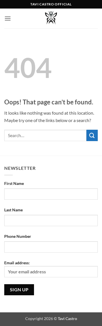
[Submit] (92, 135)
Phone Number (17, 236)
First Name (14, 183)
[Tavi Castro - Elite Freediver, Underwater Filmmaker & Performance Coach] (51, 18)
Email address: (17, 262)
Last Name (13, 209)
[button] (7, 18)
